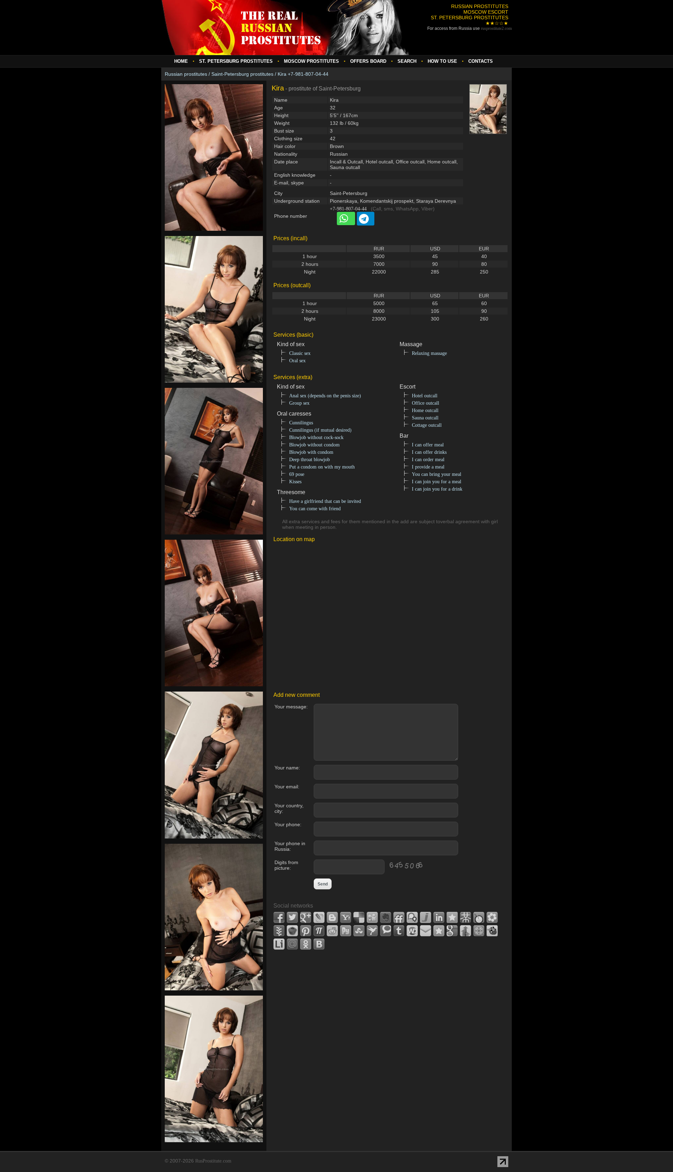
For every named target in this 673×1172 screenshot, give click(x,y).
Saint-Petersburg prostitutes (242, 74)
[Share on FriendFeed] (399, 917)
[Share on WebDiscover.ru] (412, 930)
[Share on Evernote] (385, 917)
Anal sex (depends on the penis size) (325, 395)
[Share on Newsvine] (279, 930)
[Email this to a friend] (425, 930)
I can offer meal (428, 444)
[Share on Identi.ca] (412, 917)
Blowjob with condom (311, 452)
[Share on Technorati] (385, 930)
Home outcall (425, 410)
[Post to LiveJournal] (319, 917)
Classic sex (300, 353)
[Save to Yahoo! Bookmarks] (345, 917)
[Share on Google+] (305, 917)
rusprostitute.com (496, 28)
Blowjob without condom (314, 444)
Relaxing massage (429, 353)
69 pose (296, 474)
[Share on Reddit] (332, 930)
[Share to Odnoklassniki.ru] (305, 944)
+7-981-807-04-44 (348, 208)
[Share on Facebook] (279, 917)
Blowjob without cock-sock (316, 437)
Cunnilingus (301, 422)
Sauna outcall (425, 417)
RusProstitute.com (213, 1161)
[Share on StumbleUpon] (359, 930)
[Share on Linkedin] (438, 917)
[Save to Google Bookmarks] (452, 930)
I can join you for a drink (437, 489)
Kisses (295, 481)
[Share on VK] (319, 944)
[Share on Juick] (425, 917)
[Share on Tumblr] (399, 930)
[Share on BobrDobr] (492, 930)
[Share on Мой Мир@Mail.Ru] (292, 944)
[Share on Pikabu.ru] (292, 930)
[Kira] (214, 234)
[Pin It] (305, 930)
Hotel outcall (424, 395)
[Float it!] (478, 930)
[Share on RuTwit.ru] (345, 930)
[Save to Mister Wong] (465, 917)
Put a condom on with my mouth (322, 467)
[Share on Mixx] (478, 917)
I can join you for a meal (436, 481)
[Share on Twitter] (292, 917)
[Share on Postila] (319, 930)
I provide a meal (428, 467)
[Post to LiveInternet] (279, 944)
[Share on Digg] (372, 917)
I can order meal (428, 459)
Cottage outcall (427, 425)
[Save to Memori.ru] (452, 917)
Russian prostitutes (186, 74)
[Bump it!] (465, 930)
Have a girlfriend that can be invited (325, 501)
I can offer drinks (429, 452)
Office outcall (425, 403)
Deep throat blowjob (309, 459)
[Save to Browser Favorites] (438, 930)
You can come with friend (315, 508)
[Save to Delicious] (359, 917)
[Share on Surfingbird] (372, 930)
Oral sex (297, 360)
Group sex (299, 403)
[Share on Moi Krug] (492, 917)
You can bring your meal (436, 474)
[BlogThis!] (332, 917)
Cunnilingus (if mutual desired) (320, 430)
